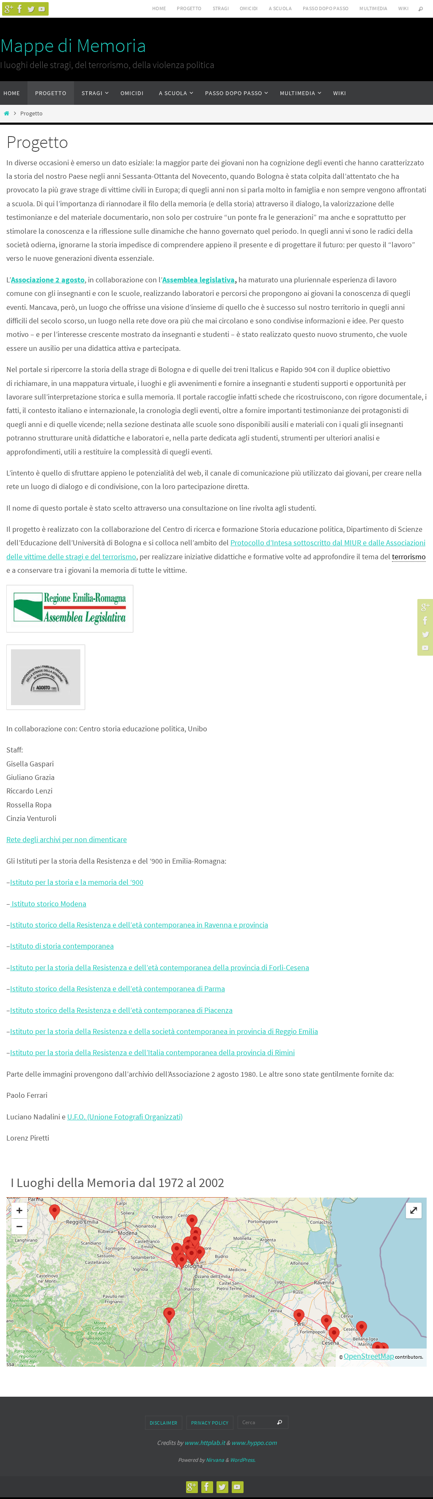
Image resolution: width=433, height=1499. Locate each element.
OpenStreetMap (369, 1356)
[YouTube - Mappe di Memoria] (42, 9)
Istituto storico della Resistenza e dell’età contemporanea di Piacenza (121, 1010)
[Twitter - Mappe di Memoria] (31, 9)
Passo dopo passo (325, 8)
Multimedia (373, 8)
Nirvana (215, 1459)
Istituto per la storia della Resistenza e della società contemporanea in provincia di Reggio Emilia (164, 1031)
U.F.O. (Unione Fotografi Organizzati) (125, 1117)
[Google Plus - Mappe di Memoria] (9, 9)
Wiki (403, 8)
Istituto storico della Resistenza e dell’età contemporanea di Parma (117, 988)
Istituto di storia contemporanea (62, 946)
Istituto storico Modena (48, 903)
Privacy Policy (210, 1423)
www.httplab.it (204, 1443)
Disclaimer (164, 1423)
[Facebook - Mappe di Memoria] (20, 9)
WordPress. (242, 1459)
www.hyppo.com (254, 1443)
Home (159, 8)
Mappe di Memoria (73, 45)
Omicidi (249, 8)
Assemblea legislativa (198, 279)
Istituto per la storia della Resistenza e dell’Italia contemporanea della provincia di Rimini (152, 1052)
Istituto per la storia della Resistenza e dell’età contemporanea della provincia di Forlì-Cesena (159, 967)
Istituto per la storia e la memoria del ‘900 (76, 882)
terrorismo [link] (409, 556)
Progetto (189, 8)
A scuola (280, 8)
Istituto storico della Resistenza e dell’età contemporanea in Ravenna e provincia (139, 925)
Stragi (221, 8)
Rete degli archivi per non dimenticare (66, 839)
